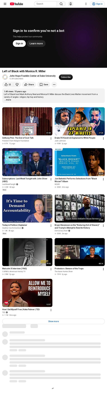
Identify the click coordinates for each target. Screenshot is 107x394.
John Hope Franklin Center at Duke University (32, 76)
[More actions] (54, 84)
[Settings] (86, 4)
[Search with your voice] (70, 4)
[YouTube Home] (16, 4)
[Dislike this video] (17, 84)
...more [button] (7, 100)
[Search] (61, 4)
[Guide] (5, 4)
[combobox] (46, 4)
